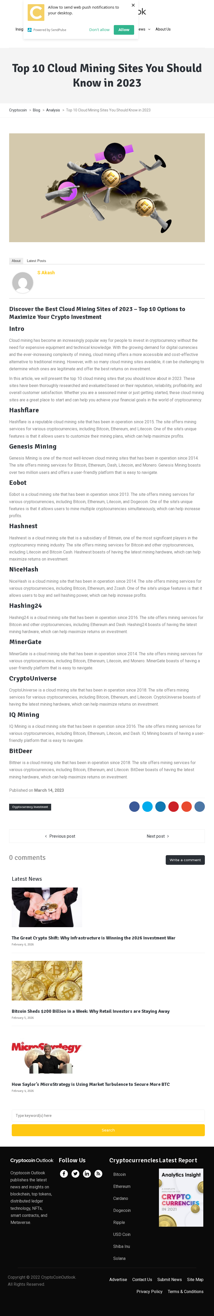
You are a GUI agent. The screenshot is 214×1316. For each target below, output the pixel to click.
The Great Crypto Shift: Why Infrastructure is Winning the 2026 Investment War (94, 938)
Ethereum (121, 1186)
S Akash (46, 272)
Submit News (169, 1279)
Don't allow (99, 29)
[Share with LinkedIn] (160, 806)
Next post (156, 836)
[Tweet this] (147, 806)
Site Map (195, 1279)
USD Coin (121, 1234)
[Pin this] (173, 806)
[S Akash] (22, 282)
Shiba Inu (121, 1246)
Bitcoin (119, 1174)
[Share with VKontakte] (199, 806)
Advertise (118, 1279)
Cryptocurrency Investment (30, 807)
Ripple (119, 1222)
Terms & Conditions (186, 1291)
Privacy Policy (149, 1291)
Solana (119, 1258)
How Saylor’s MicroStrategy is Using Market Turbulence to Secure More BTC (91, 1084)
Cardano (120, 1198)
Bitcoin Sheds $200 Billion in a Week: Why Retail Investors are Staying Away (91, 1011)
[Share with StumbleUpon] (186, 806)
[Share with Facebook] (134, 806)
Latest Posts (36, 261)
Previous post (62, 836)
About (16, 261)
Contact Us (142, 1279)
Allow (123, 29)
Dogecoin (122, 1210)
